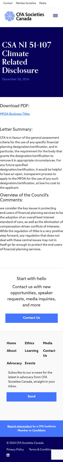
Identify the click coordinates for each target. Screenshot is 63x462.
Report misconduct (19, 426)
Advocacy (14, 363)
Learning (31, 351)
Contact (8, 3)
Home (11, 343)
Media (42, 3)
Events (30, 363)
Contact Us (31, 318)
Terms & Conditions (41, 449)
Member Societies (26, 3)
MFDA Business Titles (15, 114)
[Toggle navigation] (55, 15)
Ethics (29, 343)
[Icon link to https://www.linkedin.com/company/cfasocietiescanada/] (8, 455)
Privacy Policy (15, 449)
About (11, 351)
